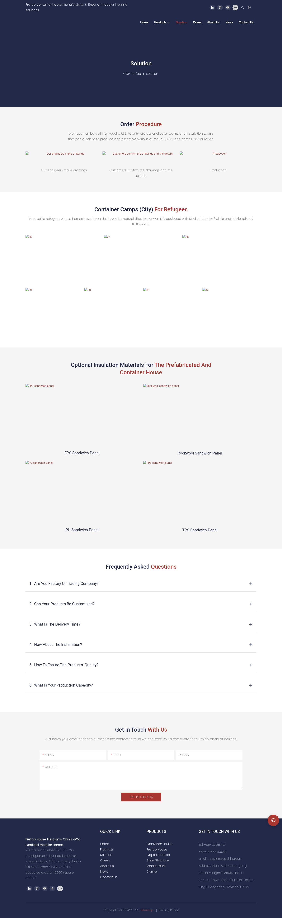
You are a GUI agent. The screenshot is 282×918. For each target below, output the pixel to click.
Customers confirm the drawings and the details (141, 173)
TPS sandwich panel (200, 530)
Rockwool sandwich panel (200, 453)
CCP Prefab (132, 74)
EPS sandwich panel (82, 453)
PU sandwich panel (82, 530)
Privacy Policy (169, 910)
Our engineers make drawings (64, 170)
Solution (152, 74)
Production (218, 170)
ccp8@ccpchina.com (225, 858)
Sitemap (147, 910)
